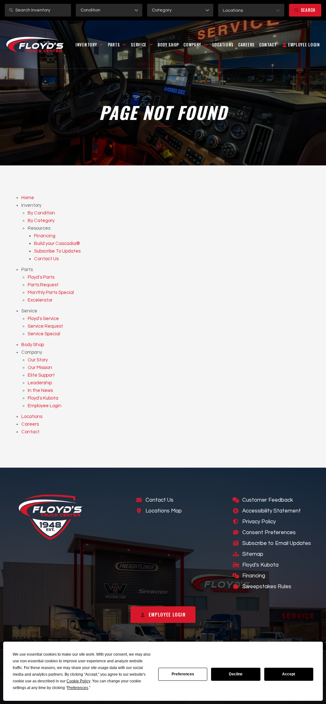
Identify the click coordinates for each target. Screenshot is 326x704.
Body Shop (168, 44)
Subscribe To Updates (57, 251)
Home (27, 197)
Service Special (44, 333)
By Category (41, 220)
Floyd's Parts (41, 277)
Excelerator (40, 300)
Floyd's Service (43, 318)
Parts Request (43, 284)
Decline (236, 674)
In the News (40, 390)
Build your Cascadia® (57, 243)
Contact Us (46, 258)
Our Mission (40, 367)
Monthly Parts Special (51, 292)
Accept (288, 674)
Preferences (183, 674)
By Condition (41, 213)
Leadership (40, 382)
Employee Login (44, 405)
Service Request (45, 326)
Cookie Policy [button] (78, 681)
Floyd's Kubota (43, 398)
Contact (268, 44)
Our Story (38, 360)
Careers (246, 44)
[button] (251, 10)
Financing (44, 236)
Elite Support (41, 375)
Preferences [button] (77, 688)
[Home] (35, 44)
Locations (223, 44)
